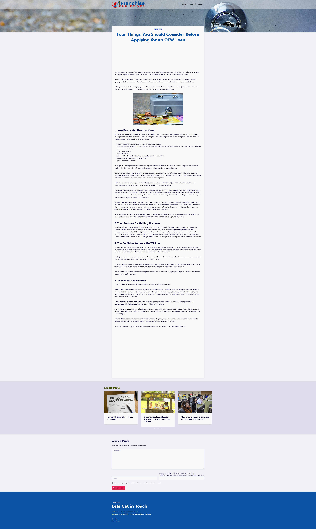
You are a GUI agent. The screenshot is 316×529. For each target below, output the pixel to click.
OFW (160, 29)
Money (156, 29)
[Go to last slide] (107, 409)
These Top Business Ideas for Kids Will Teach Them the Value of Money (157, 419)
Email (162, 474)
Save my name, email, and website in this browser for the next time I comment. (137, 483)
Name (115, 478)
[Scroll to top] (312, 526)
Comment (116, 451)
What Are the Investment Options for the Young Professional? (195, 418)
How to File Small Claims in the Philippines (120, 418)
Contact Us (115, 519)
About (200, 4)
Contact (193, 4)
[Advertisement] (158, 56)
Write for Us (116, 521)
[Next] (208, 409)
